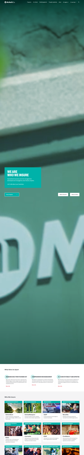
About (60, 2)
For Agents (65, 2)
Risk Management (43, 2)
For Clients (35, 2)
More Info (8, 386)
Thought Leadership (53, 2)
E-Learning (73, 2)
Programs (29, 2)
